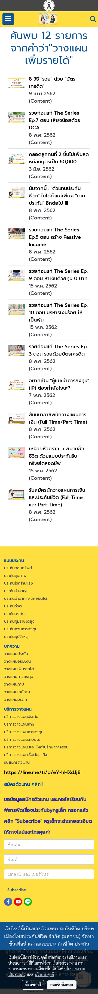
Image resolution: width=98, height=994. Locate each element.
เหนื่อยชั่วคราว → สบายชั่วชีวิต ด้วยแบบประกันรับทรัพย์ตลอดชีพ (56, 456)
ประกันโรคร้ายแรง (18, 583)
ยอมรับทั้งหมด (61, 984)
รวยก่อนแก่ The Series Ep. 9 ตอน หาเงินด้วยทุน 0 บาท (58, 274)
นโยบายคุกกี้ (44, 974)
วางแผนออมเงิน (17, 661)
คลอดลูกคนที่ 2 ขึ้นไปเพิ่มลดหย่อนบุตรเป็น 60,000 (59, 158)
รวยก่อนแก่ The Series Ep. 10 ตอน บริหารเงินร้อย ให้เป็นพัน (58, 312)
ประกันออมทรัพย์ (18, 568)
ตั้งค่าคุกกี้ (33, 984)
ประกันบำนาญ (15, 591)
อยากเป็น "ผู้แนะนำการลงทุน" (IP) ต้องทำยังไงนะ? (59, 384)
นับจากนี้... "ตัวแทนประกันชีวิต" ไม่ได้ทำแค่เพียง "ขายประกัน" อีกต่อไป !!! (57, 196)
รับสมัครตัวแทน (17, 762)
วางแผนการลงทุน (18, 677)
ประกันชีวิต (13, 606)
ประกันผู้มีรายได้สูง (19, 621)
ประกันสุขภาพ (15, 576)
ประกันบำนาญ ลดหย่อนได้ (25, 598)
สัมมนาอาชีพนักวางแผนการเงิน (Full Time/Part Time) (58, 418)
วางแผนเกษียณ (17, 692)
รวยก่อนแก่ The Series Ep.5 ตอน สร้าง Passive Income (55, 237)
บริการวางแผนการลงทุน (24, 732)
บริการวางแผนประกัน (21, 717)
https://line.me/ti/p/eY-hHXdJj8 (42, 772)
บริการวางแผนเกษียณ (22, 739)
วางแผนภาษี (14, 684)
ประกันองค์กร (15, 614)
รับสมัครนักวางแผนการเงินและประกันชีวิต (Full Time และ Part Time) (57, 497)
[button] (91, 19)
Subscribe (16, 890)
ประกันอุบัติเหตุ (16, 637)
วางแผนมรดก (15, 699)
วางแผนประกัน (16, 654)
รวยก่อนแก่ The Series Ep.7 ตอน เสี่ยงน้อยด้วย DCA (55, 120)
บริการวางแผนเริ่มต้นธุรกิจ (25, 755)
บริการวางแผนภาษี (19, 724)
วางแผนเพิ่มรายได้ (19, 669)
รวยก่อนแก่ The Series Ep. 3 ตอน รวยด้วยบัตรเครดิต (58, 350)
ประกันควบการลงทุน (21, 629)
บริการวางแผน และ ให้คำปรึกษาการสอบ (36, 747)
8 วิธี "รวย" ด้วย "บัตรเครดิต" (52, 82)
